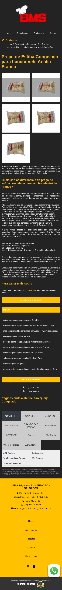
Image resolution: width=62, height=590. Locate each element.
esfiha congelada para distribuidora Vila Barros (23, 353)
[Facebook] (34, 566)
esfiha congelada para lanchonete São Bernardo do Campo (28, 325)
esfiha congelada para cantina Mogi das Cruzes (23, 358)
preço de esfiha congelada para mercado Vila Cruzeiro (26, 347)
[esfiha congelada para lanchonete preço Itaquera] (46, 118)
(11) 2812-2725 (32, 387)
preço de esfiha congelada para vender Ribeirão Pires (26, 342)
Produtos (38, 33)
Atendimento (11, 40)
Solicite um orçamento (31, 300)
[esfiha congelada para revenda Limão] (16, 118)
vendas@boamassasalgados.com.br (32, 508)
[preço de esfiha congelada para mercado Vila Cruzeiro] (16, 87)
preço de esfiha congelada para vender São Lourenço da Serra (30, 369)
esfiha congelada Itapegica (14, 364)
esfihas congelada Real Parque (16, 336)
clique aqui (31, 290)
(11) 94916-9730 (31, 391)
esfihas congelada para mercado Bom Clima (22, 320)
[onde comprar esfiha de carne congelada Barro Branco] (46, 87)
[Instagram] (28, 566)
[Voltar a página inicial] (31, 13)
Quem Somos (22, 33)
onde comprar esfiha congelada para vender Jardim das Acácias (30, 331)
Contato (52, 33)
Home (8, 33)
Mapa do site (31, 556)
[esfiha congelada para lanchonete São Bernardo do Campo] (16, 148)
